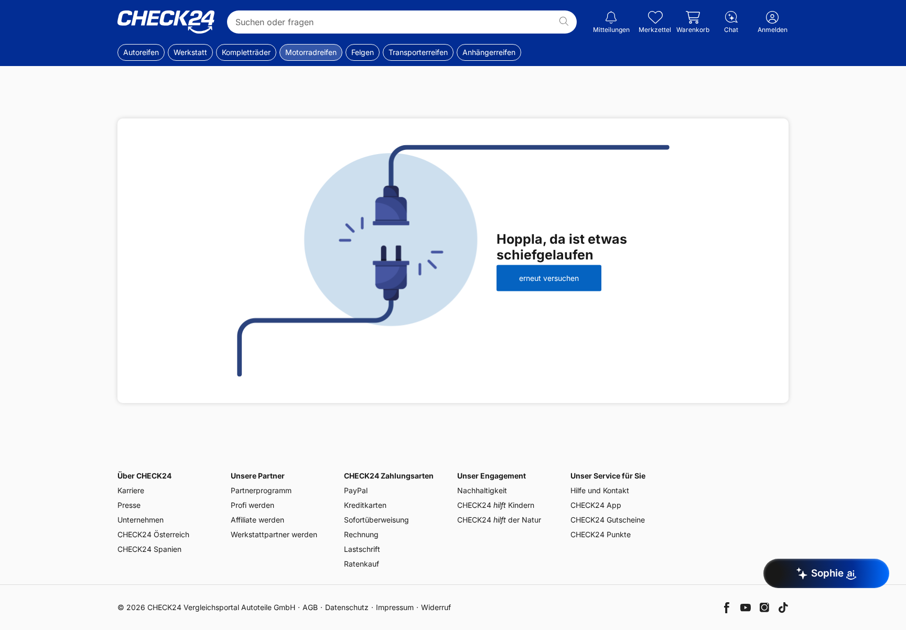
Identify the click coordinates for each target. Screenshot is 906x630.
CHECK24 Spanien (149, 549)
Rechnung (361, 534)
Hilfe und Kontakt (599, 490)
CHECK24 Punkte (600, 534)
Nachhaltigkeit (482, 490)
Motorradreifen (311, 52)
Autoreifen (141, 52)
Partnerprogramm (261, 490)
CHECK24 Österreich (153, 534)
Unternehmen (140, 519)
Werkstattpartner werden (274, 534)
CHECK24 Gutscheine (607, 519)
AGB (310, 607)
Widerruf (436, 607)
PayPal (356, 490)
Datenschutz (347, 607)
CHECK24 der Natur (499, 519)
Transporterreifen (418, 52)
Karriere (130, 490)
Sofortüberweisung (376, 519)
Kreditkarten (365, 505)
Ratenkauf (361, 563)
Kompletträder (246, 52)
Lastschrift (362, 549)
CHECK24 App (595, 505)
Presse (129, 505)
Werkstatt (190, 52)
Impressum (395, 607)
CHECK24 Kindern (495, 505)
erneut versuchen (549, 278)
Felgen (362, 52)
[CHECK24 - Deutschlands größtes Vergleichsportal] (165, 22)
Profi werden (252, 505)
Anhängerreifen (488, 52)
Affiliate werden (257, 519)
